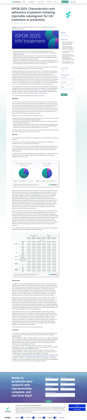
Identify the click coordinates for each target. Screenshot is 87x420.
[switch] (34, 418)
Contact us (65, 1)
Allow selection (77, 409)
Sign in (71, 1)
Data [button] (24, 1)
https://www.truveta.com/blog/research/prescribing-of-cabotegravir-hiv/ (40, 356)
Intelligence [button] (31, 1)
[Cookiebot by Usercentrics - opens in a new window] (7, 418)
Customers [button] (41, 1)
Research (49, 1)
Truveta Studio (41, 95)
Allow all (77, 405)
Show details (61, 417)
